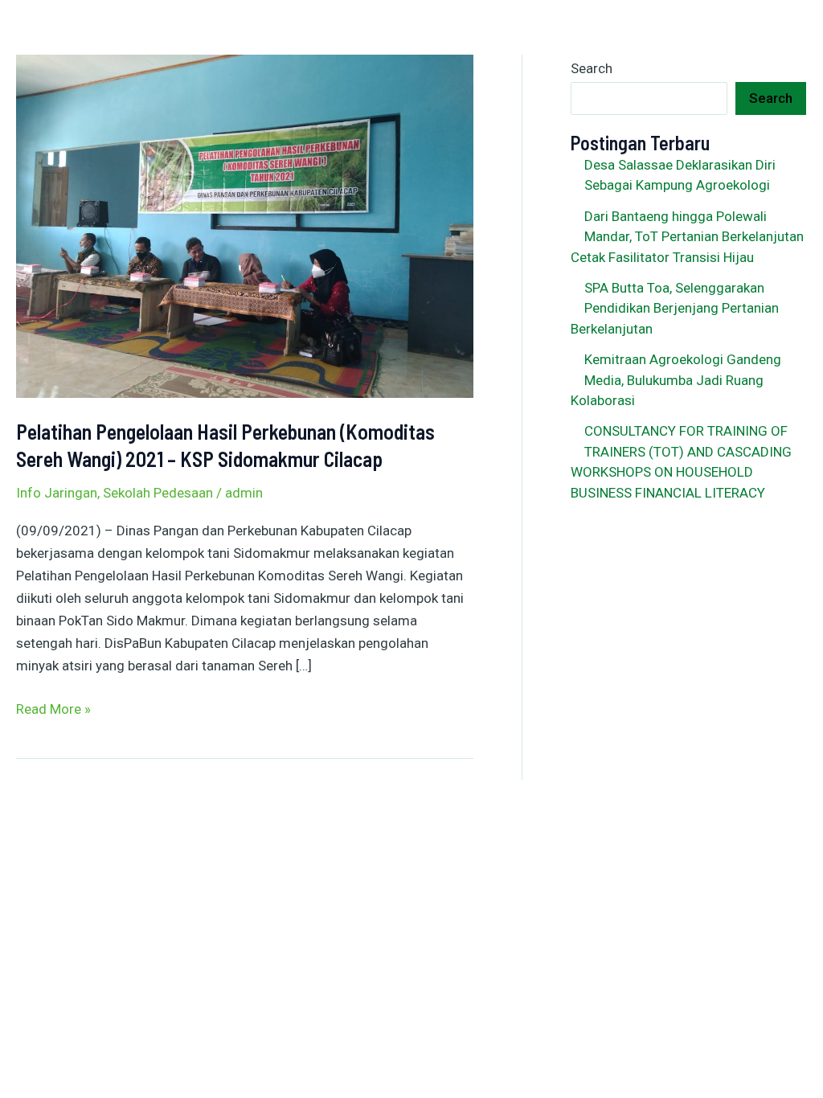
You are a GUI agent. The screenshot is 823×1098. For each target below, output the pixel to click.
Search (591, 68)
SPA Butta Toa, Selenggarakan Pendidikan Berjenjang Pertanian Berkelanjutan (675, 308)
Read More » (53, 707)
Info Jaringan (56, 493)
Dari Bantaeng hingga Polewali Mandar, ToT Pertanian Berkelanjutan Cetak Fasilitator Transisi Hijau (687, 236)
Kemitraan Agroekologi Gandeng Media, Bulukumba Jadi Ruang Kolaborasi (676, 379)
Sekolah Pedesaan (158, 493)
